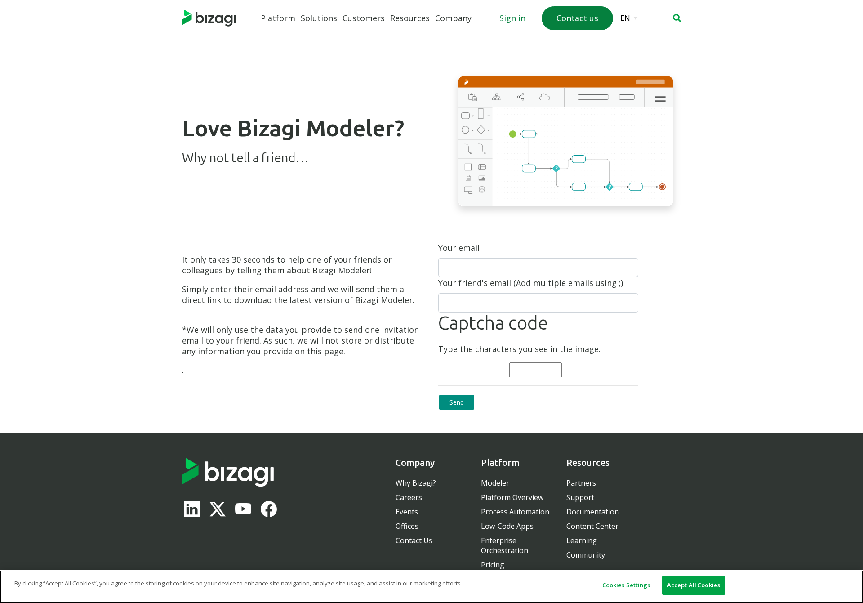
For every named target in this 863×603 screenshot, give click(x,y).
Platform (278, 18)
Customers (364, 18)
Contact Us (414, 540)
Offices (407, 526)
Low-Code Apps (507, 526)
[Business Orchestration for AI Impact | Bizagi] (209, 18)
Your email (459, 247)
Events (407, 512)
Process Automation (515, 512)
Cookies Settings (626, 585)
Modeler (495, 483)
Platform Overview (512, 497)
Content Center (592, 526)
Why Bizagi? (416, 483)
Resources (410, 18)
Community (585, 555)
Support (580, 497)
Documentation (592, 512)
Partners (581, 483)
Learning (581, 540)
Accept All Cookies (693, 585)
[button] (677, 18)
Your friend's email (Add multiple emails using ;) (530, 282)
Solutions (319, 18)
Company (453, 18)
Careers (409, 497)
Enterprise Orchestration (504, 545)
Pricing (492, 565)
